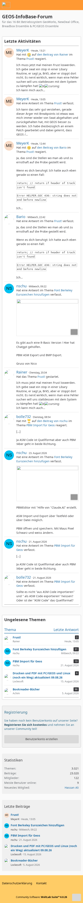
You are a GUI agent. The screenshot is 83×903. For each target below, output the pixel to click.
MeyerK (22, 50)
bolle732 (23, 416)
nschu (21, 285)
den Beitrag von (52, 54)
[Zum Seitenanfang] (76, 897)
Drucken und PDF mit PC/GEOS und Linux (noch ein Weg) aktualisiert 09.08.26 (44, 848)
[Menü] (78, 5)
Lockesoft (16, 854)
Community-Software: (41, 897)
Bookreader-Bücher (24, 860)
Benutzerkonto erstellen (41, 739)
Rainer (21, 372)
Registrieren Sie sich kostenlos (25, 725)
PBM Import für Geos (40, 425)
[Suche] (58, 5)
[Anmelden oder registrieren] (68, 5)
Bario (20, 216)
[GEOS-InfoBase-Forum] (6, 5)
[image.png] (47, 317)
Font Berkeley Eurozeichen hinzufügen (44, 292)
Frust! (30, 59)
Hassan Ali (72, 787)
